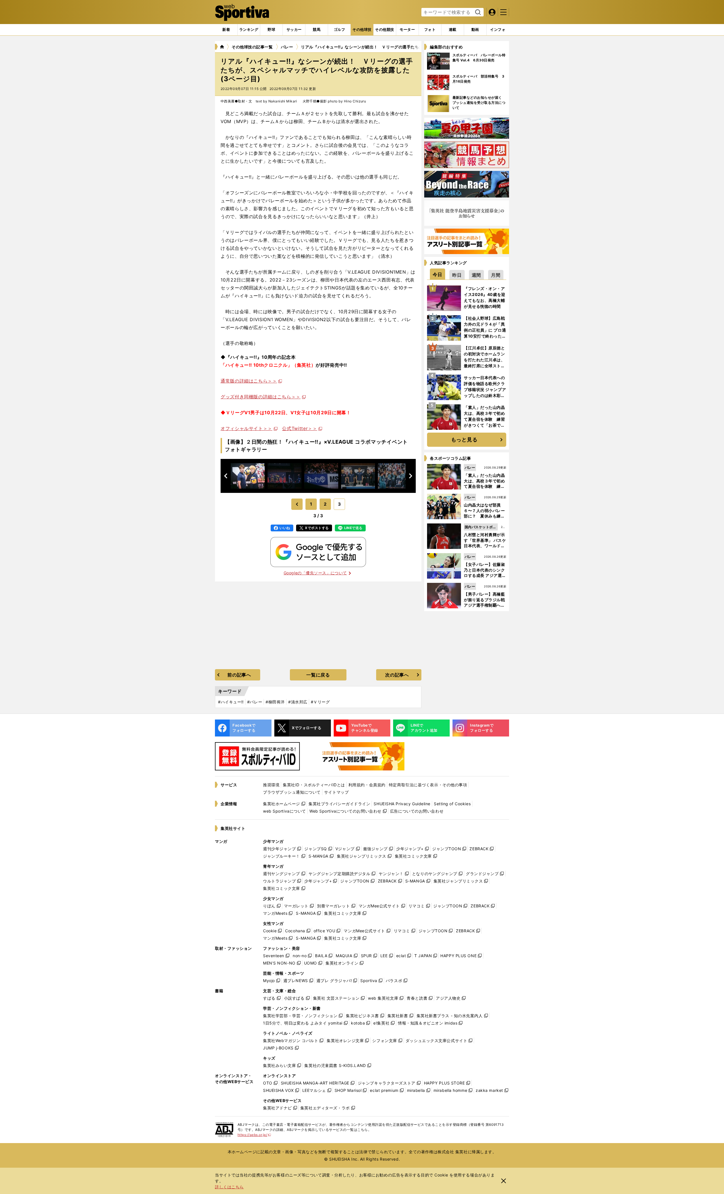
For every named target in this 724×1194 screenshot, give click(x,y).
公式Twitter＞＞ (299, 428)
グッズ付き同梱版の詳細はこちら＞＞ (261, 397)
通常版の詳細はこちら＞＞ (249, 381)
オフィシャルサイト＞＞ (246, 428)
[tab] (271, 29)
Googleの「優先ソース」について (315, 572)
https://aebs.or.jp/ (254, 1135)
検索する (477, 12)
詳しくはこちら (229, 1186)
